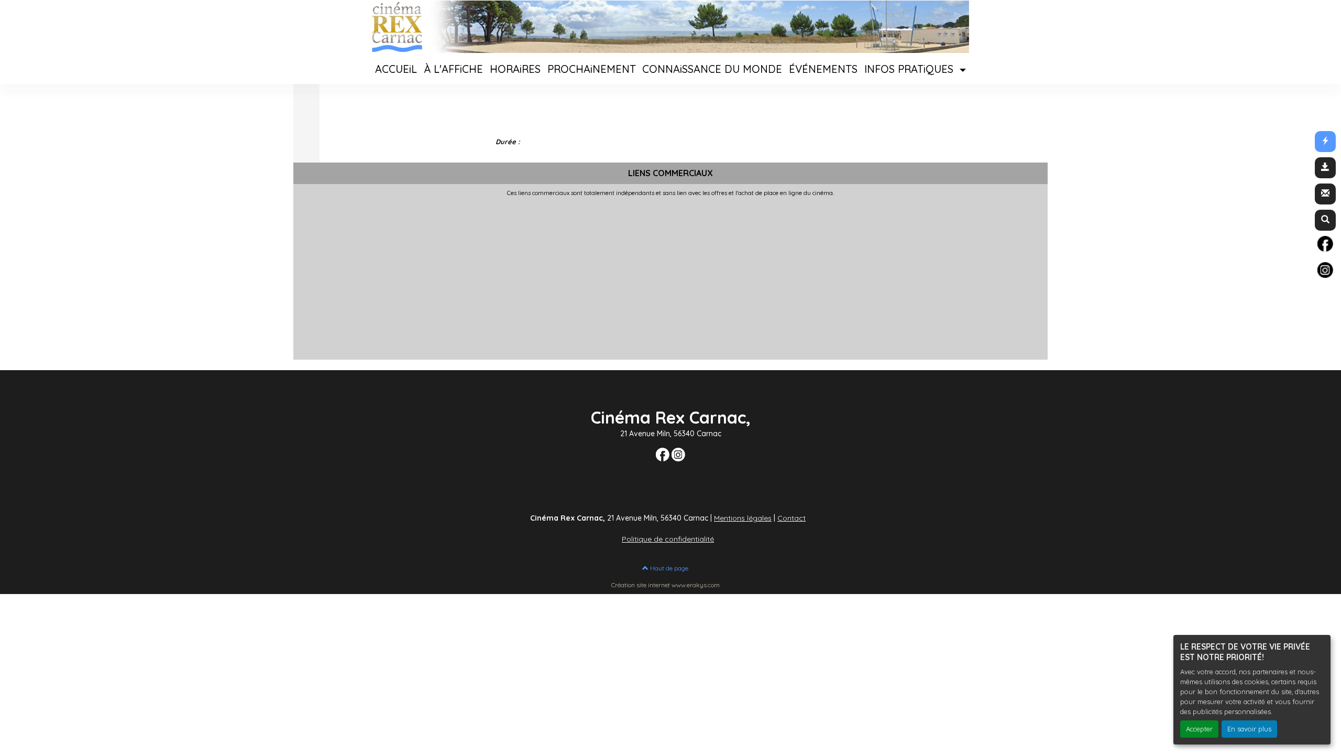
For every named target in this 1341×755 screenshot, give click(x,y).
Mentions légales (743, 518)
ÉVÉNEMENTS (823, 69)
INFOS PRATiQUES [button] (910, 69)
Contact (791, 518)
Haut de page (668, 568)
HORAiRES (515, 69)
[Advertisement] (607, 275)
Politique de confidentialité (668, 539)
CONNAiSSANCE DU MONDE (712, 69)
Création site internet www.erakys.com (665, 585)
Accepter (1199, 729)
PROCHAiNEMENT (591, 69)
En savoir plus (1249, 729)
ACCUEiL (396, 69)
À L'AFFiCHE (453, 69)
